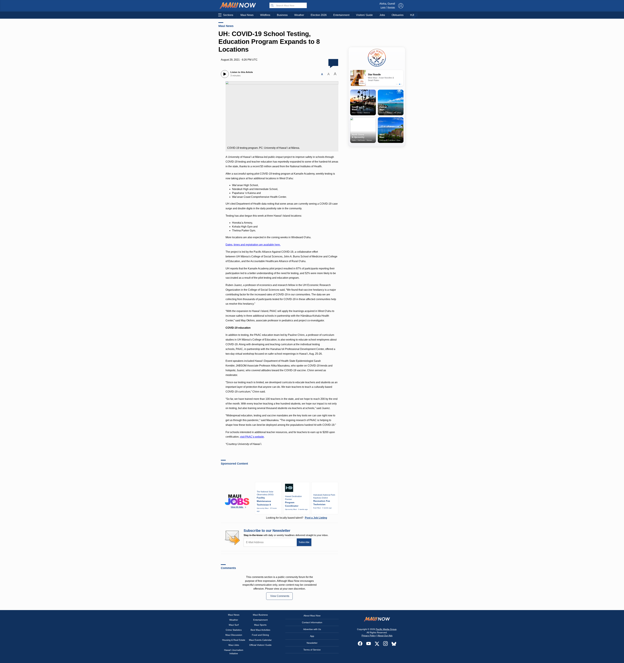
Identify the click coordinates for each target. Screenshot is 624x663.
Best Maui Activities (260, 630)
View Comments (279, 596)
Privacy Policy (369, 635)
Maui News (247, 15)
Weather (299, 15)
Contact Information (312, 622)
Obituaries (397, 15)
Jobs (382, 15)
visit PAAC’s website (252, 436)
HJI (412, 15)
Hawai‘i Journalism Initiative (233, 652)
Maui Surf (234, 625)
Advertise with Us (312, 629)
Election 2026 (319, 15)
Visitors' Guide (364, 15)
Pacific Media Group (386, 629)
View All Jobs (237, 507)
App (312, 636)
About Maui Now (312, 615)
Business (282, 15)
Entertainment (341, 15)
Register (391, 7)
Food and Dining (260, 635)
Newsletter (312, 643)
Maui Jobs (233, 645)
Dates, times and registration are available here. (253, 244)
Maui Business (260, 614)
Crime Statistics (234, 630)
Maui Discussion (233, 635)
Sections (228, 15)
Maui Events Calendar (260, 640)
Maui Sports (260, 625)
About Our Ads (384, 635)
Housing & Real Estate (233, 640)
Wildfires (265, 15)
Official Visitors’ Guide (260, 645)
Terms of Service (312, 649)
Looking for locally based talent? (296, 517)
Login (383, 7)
